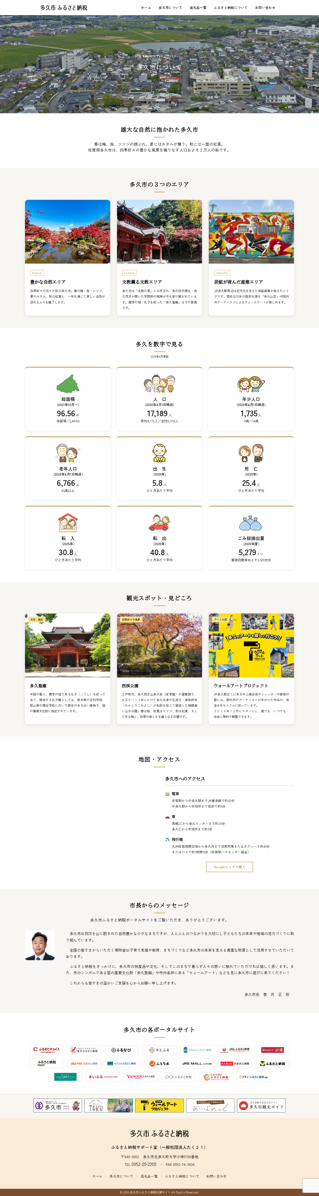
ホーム (146, 7)
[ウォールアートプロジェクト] (159, 1106)
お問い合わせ (265, 7)
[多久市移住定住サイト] (108, 1106)
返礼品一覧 (198, 7)
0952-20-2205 (144, 1164)
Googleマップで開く (229, 866)
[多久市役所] (57, 1106)
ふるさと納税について (231, 7)
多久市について (170, 7)
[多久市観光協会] (261, 1106)
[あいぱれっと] (210, 1106)
